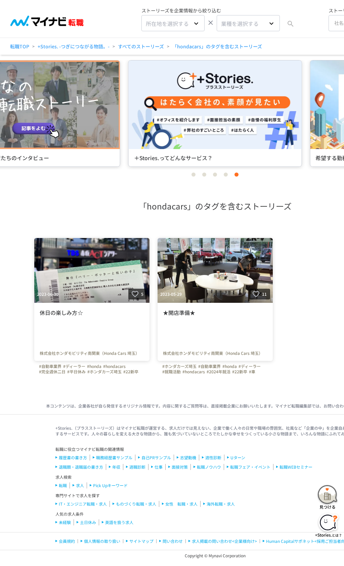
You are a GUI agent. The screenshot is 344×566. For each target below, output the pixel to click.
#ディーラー (74, 366)
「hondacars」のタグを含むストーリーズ (217, 46)
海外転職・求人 (221, 504)
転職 (63, 485)
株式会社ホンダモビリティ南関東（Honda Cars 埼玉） (89, 353)
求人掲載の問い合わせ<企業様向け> (224, 541)
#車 (252, 371)
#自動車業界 (50, 366)
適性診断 (213, 457)
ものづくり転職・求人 (136, 504)
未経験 (65, 522)
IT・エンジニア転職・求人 (83, 504)
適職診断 (137, 467)
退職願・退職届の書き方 (81, 467)
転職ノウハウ (209, 467)
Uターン (237, 457)
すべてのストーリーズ (141, 46)
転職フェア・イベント (250, 467)
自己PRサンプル (156, 457)
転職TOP (19, 46)
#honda (94, 366)
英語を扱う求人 (119, 522)
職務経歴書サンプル (114, 457)
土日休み (88, 522)
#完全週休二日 (52, 371)
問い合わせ (173, 541)
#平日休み (76, 371)
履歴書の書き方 (73, 457)
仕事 (159, 467)
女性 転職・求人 (181, 504)
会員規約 (67, 541)
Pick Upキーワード (110, 485)
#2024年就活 (218, 371)
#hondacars (114, 366)
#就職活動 (171, 371)
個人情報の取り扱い (102, 541)
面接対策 (180, 467)
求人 (80, 485)
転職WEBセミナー (296, 467)
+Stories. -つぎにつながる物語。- (74, 46)
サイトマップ (141, 541)
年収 (116, 467)
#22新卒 (130, 371)
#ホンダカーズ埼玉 (104, 371)
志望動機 (188, 457)
